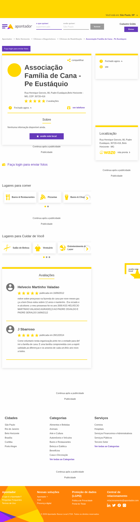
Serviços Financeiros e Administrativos (113, 433)
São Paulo (10, 425)
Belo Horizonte (75, 93)
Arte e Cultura (56, 433)
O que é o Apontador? (11, 496)
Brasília (8, 438)
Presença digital (44, 503)
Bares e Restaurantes (60, 442)
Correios (98, 425)
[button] (45, 206)
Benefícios (55, 450)
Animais (54, 429)
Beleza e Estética (58, 446)
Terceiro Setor (101, 442)
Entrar (131, 29)
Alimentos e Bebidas (60, 425)
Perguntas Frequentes (12, 500)
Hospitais (99, 429)
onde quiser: (69, 23)
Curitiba (8, 442)
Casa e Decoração (59, 455)
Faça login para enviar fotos (16, 49)
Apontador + (42, 496)
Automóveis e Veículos (61, 438)
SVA (39, 500)
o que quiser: (42, 23)
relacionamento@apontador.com (123, 500)
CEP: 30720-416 (37, 96)
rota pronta (123, 152)
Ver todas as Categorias (62, 459)
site (106, 67)
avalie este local (48, 136)
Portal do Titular (79, 504)
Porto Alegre (11, 446)
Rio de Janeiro (12, 429)
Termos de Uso (9, 503)
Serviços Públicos (103, 438)
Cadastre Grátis (128, 24)
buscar (97, 26)
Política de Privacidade (82, 500)
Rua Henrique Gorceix (35, 93)
